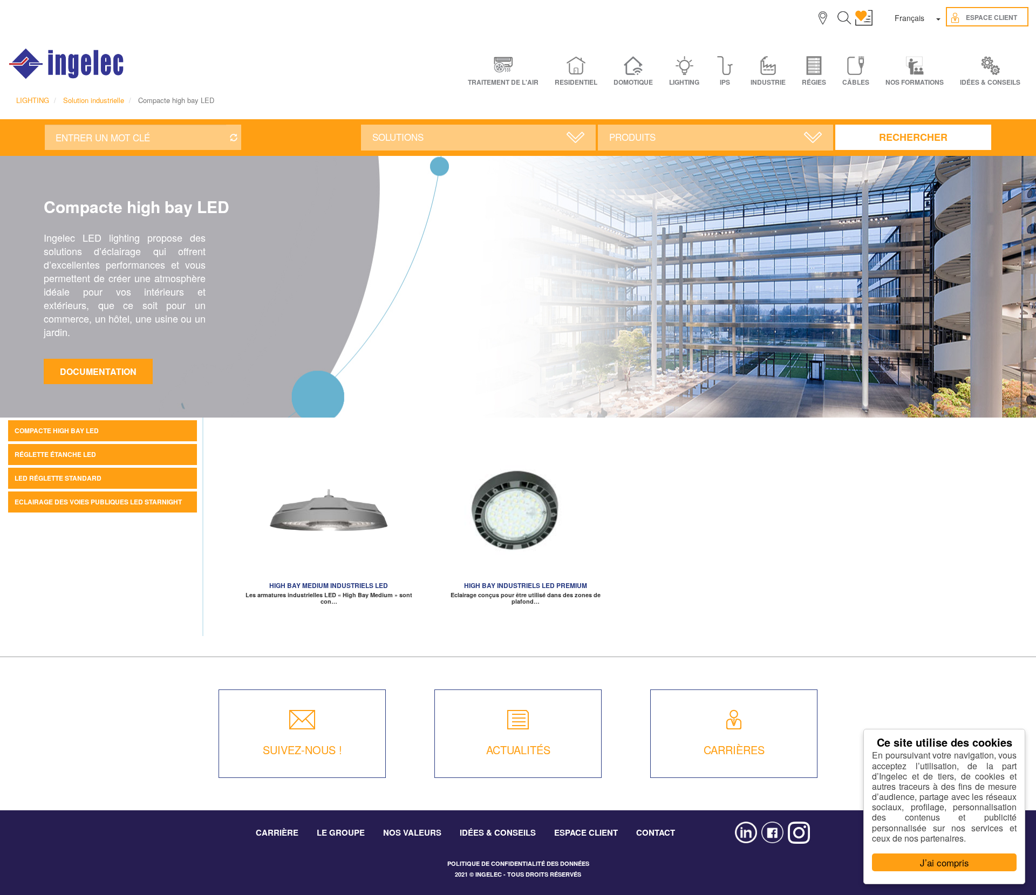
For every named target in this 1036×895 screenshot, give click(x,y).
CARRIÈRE (277, 832)
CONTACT (655, 832)
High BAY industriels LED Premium (525, 585)
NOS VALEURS (412, 832)
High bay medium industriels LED (328, 585)
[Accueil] (67, 63)
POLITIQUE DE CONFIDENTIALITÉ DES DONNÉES (518, 863)
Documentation (98, 371)
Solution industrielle (93, 100)
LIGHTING (32, 100)
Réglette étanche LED (55, 454)
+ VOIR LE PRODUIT (329, 521)
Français (909, 17)
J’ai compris (944, 862)
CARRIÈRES (734, 749)
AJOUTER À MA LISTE (328, 505)
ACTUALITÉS (518, 749)
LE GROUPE (341, 832)
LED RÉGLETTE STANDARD (58, 478)
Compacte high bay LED (57, 430)
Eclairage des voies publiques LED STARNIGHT (98, 502)
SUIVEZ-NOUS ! (302, 749)
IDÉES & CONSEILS (990, 82)
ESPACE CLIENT (586, 832)
